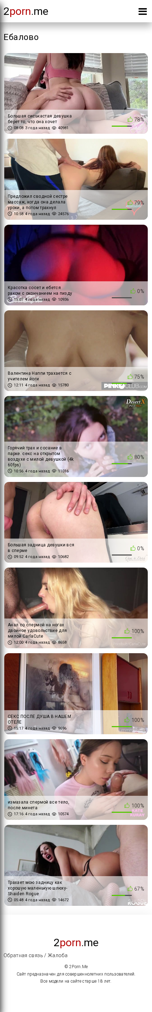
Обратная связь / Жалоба (36, 955)
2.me (26, 11)
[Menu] (143, 13)
